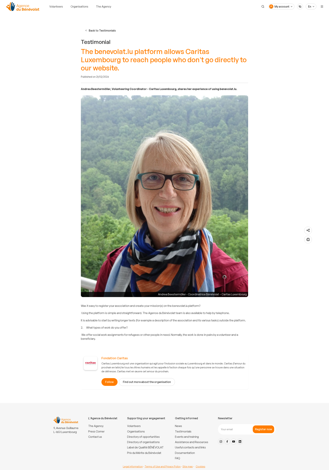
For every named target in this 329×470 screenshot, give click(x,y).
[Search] (263, 6)
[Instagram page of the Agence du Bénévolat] (221, 441)
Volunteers (56, 6)
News (178, 426)
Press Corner (96, 431)
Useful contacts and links (190, 447)
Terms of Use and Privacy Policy (163, 466)
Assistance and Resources (191, 442)
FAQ (177, 458)
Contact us (95, 436)
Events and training (187, 436)
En (309, 6)
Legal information (133, 466)
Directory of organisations (143, 442)
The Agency (103, 6)
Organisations (79, 6)
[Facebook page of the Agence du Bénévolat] (227, 441)
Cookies (200, 466)
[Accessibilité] (300, 6)
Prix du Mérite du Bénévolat (144, 453)
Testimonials (183, 431)
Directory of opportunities (143, 436)
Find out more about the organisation (147, 382)
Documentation (185, 453)
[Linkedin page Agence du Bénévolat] (240, 441)
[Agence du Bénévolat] (22, 6)
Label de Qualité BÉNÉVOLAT (145, 447)
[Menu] (322, 6)
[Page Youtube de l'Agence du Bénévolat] (233, 441)
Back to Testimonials (102, 30)
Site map (187, 466)
